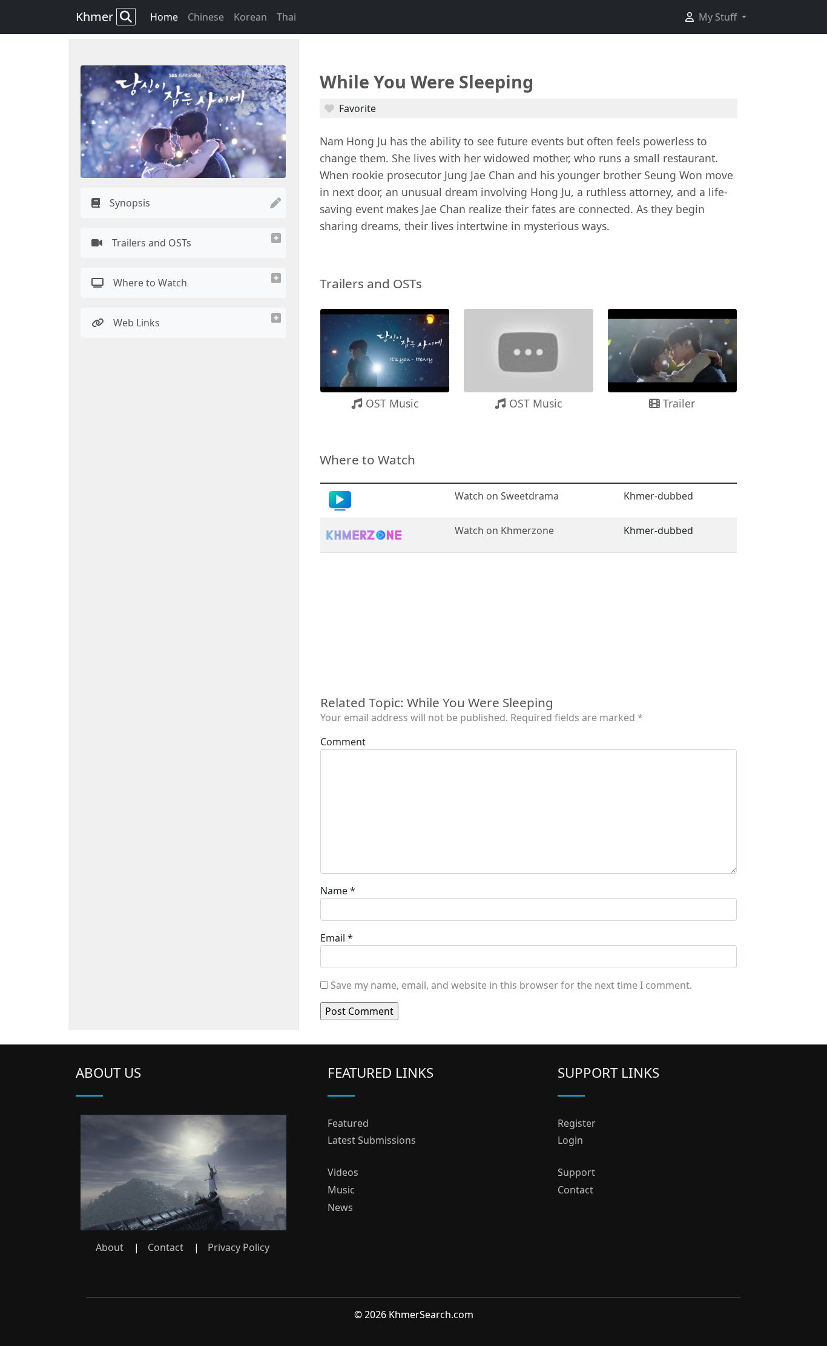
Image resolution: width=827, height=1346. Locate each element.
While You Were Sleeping (426, 81)
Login (570, 1140)
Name (334, 890)
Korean (250, 17)
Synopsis (130, 202)
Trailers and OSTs (151, 242)
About (110, 1247)
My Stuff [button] (719, 17)
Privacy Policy (238, 1247)
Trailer (677, 403)
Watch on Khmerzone (504, 530)
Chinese (206, 17)
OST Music (390, 403)
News (340, 1207)
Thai (286, 17)
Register (577, 1123)
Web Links (136, 322)
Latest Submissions (372, 1140)
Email (332, 938)
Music (341, 1189)
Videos (343, 1172)
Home (164, 17)
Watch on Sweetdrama (507, 496)
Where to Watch (150, 282)
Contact (165, 1247)
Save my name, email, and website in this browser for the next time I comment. (511, 985)
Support (576, 1172)
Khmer (96, 16)
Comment (343, 741)
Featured (348, 1123)
